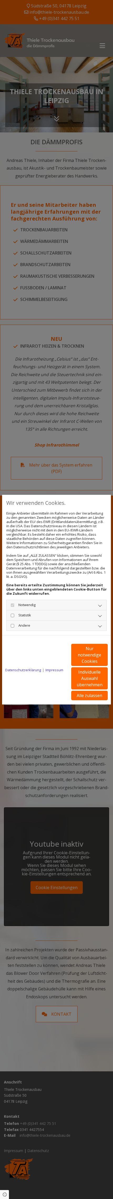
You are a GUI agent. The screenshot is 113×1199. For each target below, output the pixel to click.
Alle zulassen (89, 695)
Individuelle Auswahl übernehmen (89, 678)
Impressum (54, 670)
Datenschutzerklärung (23, 670)
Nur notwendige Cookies (89, 655)
